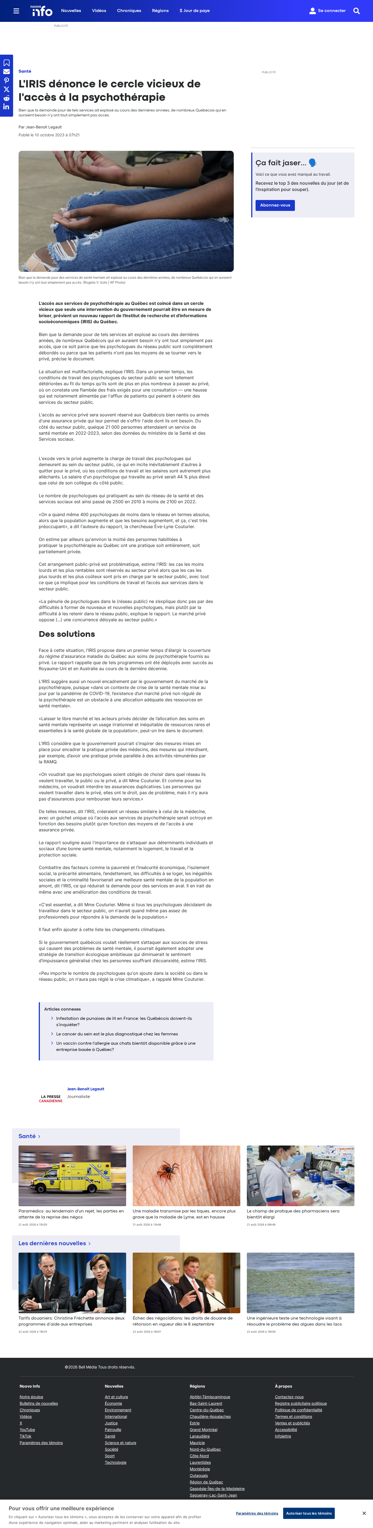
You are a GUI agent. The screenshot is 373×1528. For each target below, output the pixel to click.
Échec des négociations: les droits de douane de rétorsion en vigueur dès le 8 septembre (183, 1321)
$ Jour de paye (195, 11)
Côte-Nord (199, 1455)
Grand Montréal (203, 1429)
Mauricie (197, 1442)
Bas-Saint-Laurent (206, 1403)
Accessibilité (286, 1429)
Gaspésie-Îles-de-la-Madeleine (217, 1488)
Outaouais (199, 1475)
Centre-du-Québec (207, 1410)
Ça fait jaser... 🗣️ (287, 163)
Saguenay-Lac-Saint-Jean (213, 1495)
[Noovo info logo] (41, 11)
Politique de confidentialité (298, 1410)
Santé (25, 71)
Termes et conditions (293, 1416)
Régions (160, 11)
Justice (111, 1423)
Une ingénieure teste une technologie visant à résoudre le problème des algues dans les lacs (294, 1321)
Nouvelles (71, 11)
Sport (110, 1455)
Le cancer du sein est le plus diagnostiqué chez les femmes (117, 1034)
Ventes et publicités (292, 1423)
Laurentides (200, 1462)
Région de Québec (206, 1482)
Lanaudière (200, 1436)
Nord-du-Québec (205, 1449)
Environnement (118, 1410)
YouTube (27, 1429)
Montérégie (200, 1469)
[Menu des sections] (16, 10)
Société (111, 1449)
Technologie (115, 1462)
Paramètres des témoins (41, 1443)
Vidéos (99, 11)
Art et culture (116, 1396)
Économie (113, 1403)
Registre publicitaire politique (301, 1403)
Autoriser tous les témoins (309, 1513)
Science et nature (120, 1442)
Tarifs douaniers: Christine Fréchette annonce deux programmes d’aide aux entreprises (72, 1321)
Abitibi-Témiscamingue (210, 1396)
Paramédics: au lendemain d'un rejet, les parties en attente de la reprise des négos (71, 1214)
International (116, 1416)
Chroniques (129, 11)
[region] (186, 1514)
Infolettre (283, 1436)
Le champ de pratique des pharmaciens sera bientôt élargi (293, 1214)
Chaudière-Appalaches (210, 1416)
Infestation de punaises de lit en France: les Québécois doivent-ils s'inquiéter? (124, 1022)
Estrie (195, 1423)
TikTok (25, 1436)
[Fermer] (364, 1513)
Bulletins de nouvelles (39, 1403)
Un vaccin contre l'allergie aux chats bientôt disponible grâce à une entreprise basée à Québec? (126, 1047)
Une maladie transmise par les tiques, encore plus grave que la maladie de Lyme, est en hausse (184, 1214)
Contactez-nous (289, 1396)
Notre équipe (31, 1396)
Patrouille (113, 1429)
